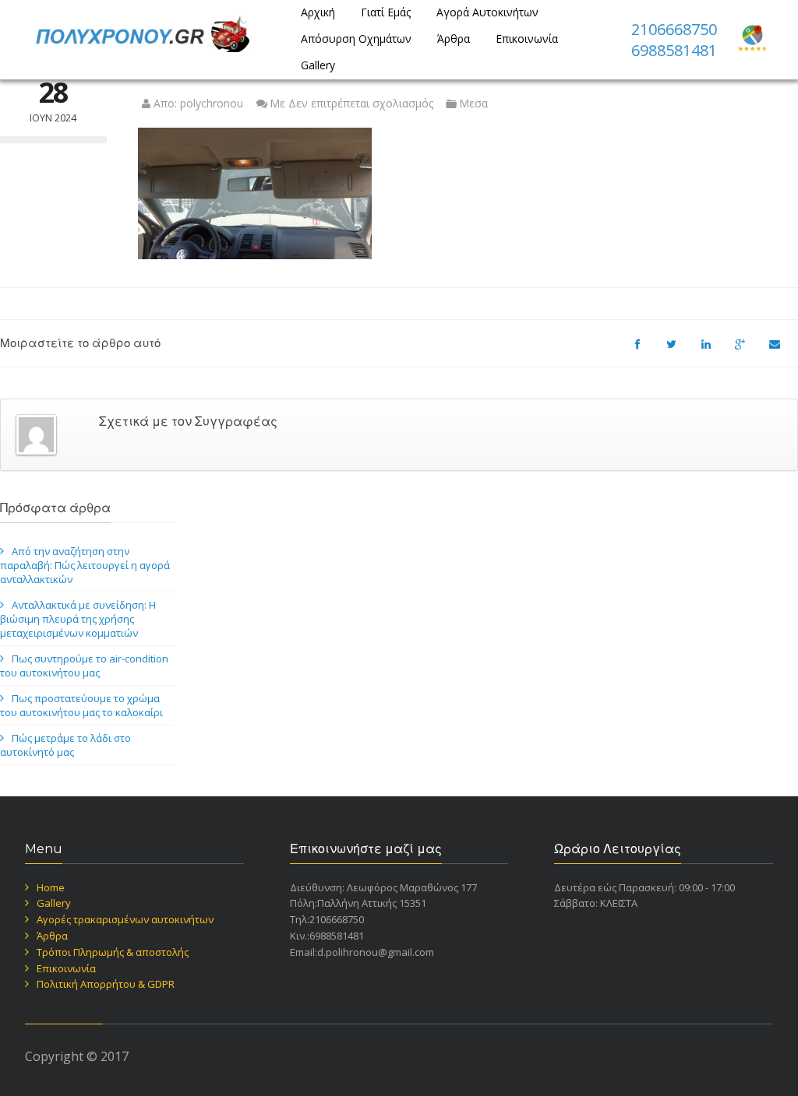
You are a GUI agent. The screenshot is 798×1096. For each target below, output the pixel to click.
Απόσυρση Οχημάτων (356, 38)
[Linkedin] (713, 351)
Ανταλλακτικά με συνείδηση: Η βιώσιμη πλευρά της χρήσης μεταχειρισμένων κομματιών (78, 619)
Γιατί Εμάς (386, 12)
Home (51, 887)
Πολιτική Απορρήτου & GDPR (106, 984)
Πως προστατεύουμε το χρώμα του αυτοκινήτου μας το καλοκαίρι (81, 705)
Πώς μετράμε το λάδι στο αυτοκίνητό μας (65, 745)
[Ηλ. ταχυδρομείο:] (782, 351)
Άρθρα (453, 38)
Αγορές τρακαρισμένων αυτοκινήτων (125, 919)
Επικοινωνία (527, 38)
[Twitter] (679, 351)
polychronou (211, 103)
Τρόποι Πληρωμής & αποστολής (113, 952)
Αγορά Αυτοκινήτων (487, 12)
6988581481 (674, 50)
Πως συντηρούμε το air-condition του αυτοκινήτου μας (84, 666)
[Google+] (748, 351)
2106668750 (674, 29)
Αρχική (318, 12)
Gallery (318, 65)
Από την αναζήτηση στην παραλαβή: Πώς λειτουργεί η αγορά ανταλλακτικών (85, 565)
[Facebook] (645, 351)
